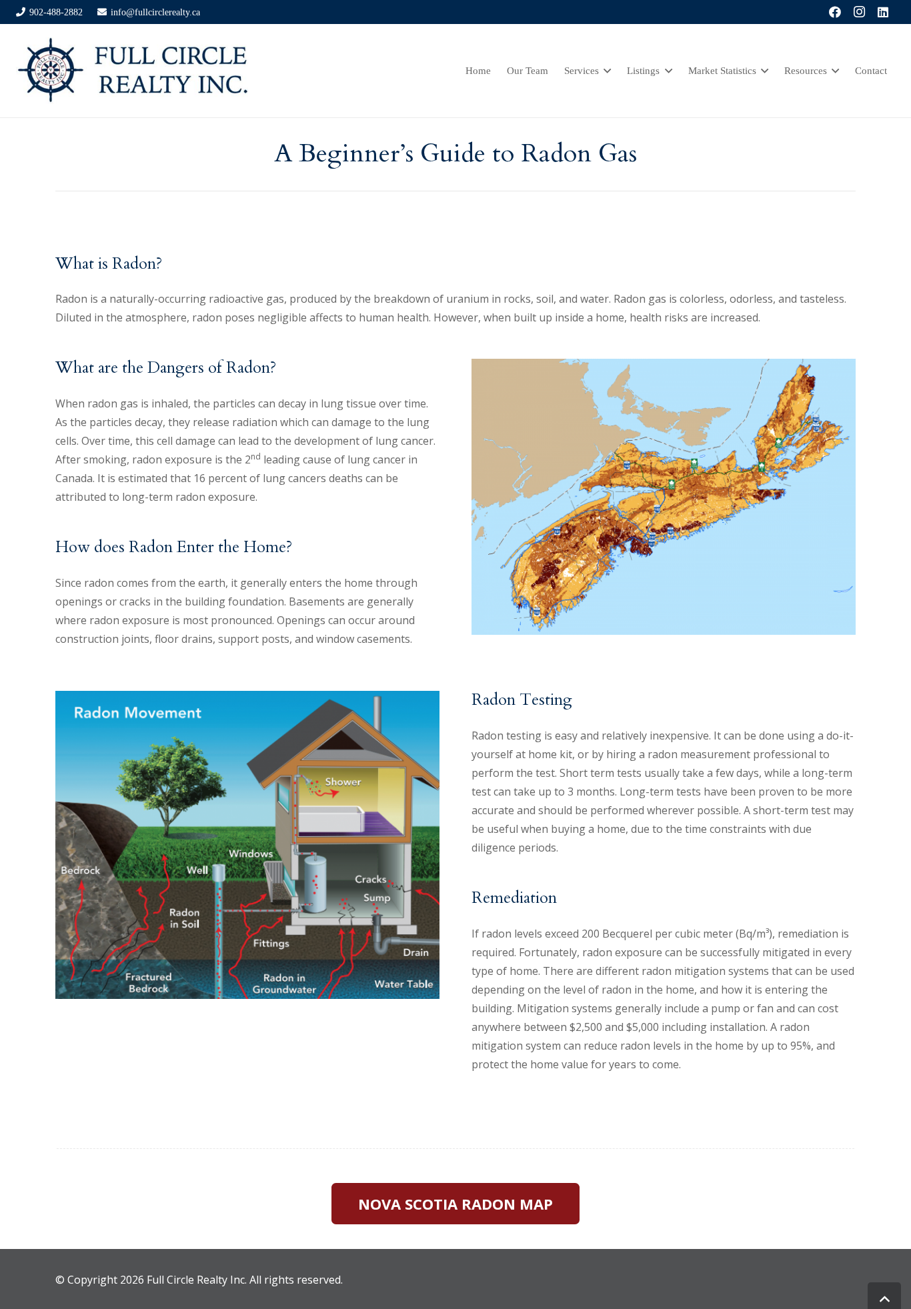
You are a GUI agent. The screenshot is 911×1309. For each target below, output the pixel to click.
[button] (605, 70)
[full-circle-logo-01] (132, 70)
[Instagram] (859, 12)
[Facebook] (835, 12)
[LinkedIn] (883, 12)
